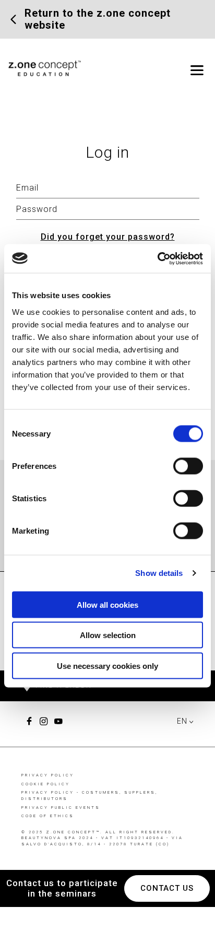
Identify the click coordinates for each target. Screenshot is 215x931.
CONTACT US (167, 888)
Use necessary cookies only (107, 665)
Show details (159, 573)
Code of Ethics (47, 816)
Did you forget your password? (108, 237)
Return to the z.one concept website (98, 19)
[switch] (188, 465)
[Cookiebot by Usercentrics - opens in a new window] (157, 258)
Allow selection (108, 635)
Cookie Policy (45, 784)
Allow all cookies (107, 604)
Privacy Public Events (60, 807)
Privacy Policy (47, 775)
